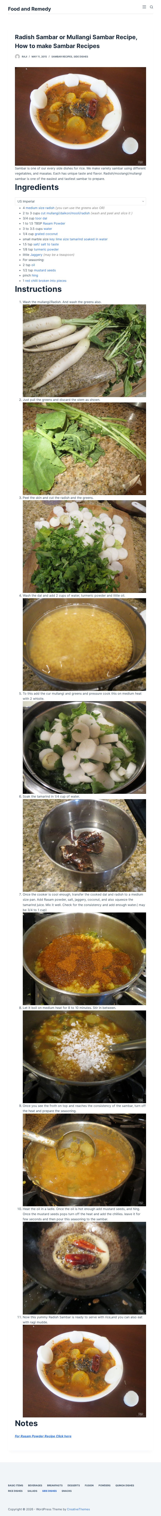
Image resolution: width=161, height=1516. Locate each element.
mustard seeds (45, 270)
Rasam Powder (54, 223)
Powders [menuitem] (105, 1485)
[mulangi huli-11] (80, 116)
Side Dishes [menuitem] (49, 1490)
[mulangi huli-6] (84, 845)
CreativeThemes (78, 1509)
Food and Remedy (29, 9)
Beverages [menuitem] (35, 1485)
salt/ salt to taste (46, 244)
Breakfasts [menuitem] (55, 1485)
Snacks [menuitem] (67, 1490)
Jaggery (36, 255)
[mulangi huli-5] (84, 747)
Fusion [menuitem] (89, 1485)
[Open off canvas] (144, 7)
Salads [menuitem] (32, 1490)
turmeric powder (46, 249)
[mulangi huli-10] (84, 1268)
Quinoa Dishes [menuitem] (124, 1485)
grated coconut (46, 234)
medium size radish (40, 208)
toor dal (41, 218)
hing (35, 275)
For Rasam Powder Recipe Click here (43, 1436)
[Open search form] (151, 7)
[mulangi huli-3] (84, 546)
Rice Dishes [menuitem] (15, 1490)
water (48, 229)
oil (33, 265)
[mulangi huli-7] (84, 958)
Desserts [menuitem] (74, 1485)
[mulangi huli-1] (84, 350)
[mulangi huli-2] (84, 448)
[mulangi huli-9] (84, 1159)
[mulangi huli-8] (84, 1056)
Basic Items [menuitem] (15, 1485)
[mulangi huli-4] (84, 644)
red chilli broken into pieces (45, 281)
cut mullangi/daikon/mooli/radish (65, 213)
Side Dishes (81, 56)
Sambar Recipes (61, 56)
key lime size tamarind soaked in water (78, 239)
